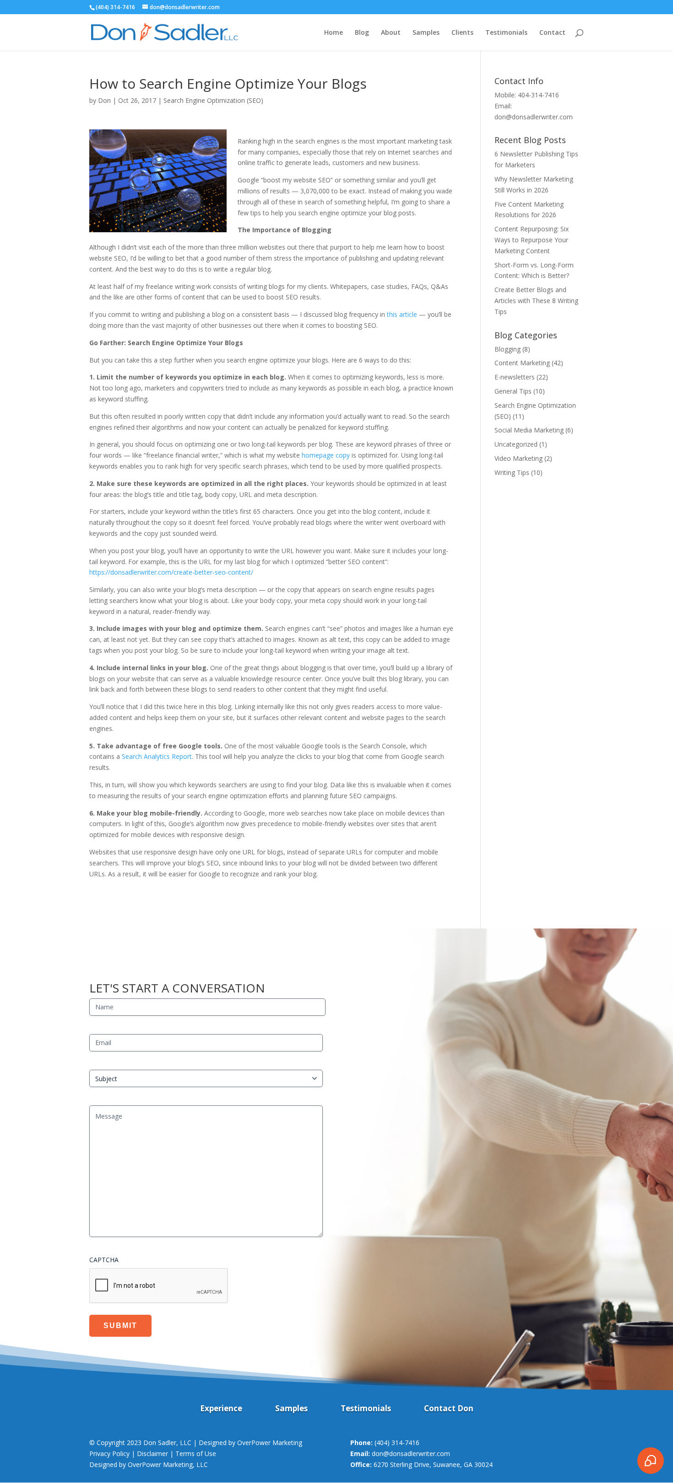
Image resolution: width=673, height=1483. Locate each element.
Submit (120, 1325)
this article (402, 314)
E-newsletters (514, 377)
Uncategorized (515, 444)
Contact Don (448, 1409)
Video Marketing (518, 458)
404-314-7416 (538, 95)
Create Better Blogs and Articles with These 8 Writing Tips (536, 300)
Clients (462, 33)
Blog (362, 33)
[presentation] (158, 1286)
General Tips (513, 391)
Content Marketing (522, 362)
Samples (426, 33)
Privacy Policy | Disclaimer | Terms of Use (152, 1453)
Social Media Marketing (529, 430)
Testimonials (506, 33)
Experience (221, 1409)
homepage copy (326, 455)
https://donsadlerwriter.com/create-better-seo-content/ (171, 572)
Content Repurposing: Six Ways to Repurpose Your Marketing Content (531, 239)
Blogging (507, 349)
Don (104, 100)
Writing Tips (511, 472)
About (391, 33)
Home (333, 33)
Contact (552, 33)
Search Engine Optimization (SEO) (213, 100)
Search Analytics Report (157, 756)
